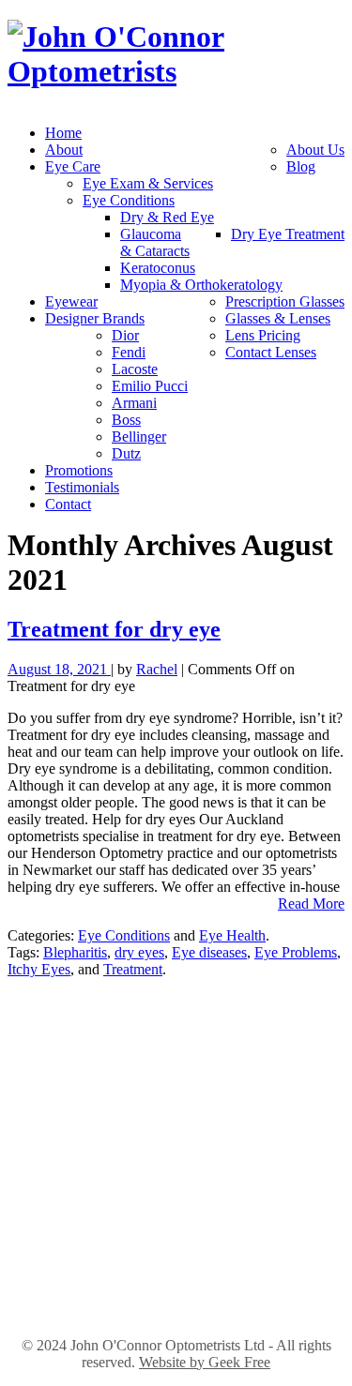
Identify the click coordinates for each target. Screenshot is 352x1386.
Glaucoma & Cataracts (155, 242)
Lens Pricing (262, 335)
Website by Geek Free (204, 1362)
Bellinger (139, 436)
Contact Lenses (270, 352)
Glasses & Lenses (277, 318)
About (64, 150)
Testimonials (82, 487)
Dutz (126, 453)
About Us (315, 150)
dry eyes (139, 952)
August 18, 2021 (59, 669)
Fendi (128, 352)
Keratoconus (157, 268)
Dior (125, 335)
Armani (134, 403)
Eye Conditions (129, 200)
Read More (311, 903)
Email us (176, 1138)
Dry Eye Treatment (287, 234)
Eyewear (71, 301)
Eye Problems (295, 952)
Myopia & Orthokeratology (201, 285)
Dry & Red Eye (167, 217)
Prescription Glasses (284, 301)
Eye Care (72, 166)
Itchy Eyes (39, 969)
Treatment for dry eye (114, 629)
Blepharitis (75, 952)
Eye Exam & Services (148, 183)
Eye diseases (209, 952)
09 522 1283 (176, 1117)
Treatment (132, 969)
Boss (126, 420)
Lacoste (135, 369)
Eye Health (232, 935)
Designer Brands (95, 318)
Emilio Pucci (150, 386)
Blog (300, 166)
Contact (68, 504)
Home (63, 133)
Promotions (79, 470)
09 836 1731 (176, 1288)
